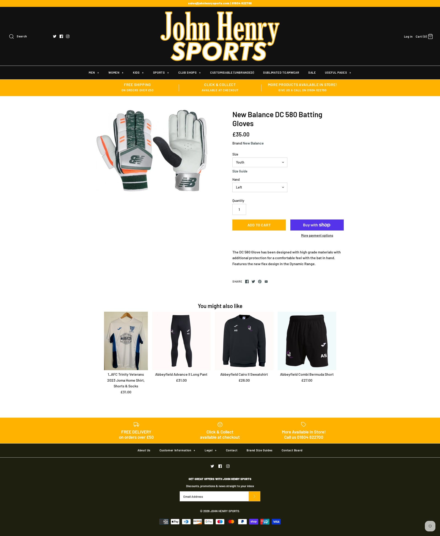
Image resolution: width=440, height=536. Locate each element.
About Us (144, 450)
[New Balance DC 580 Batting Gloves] (152, 151)
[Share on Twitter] (253, 281)
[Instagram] (67, 36)
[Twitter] (54, 36)
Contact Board (292, 450)
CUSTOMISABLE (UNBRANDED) (232, 72)
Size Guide (240, 171)
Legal (210, 450)
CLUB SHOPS (189, 72)
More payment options (317, 235)
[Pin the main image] (259, 281)
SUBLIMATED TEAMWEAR (281, 72)
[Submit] (254, 496)
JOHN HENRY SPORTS (224, 511)
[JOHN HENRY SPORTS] (220, 14)
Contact (232, 450)
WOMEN (115, 72)
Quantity (238, 201)
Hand (236, 179)
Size (235, 154)
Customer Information (177, 450)
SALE (312, 72)
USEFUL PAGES (338, 72)
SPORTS (161, 72)
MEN (94, 72)
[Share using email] (266, 281)
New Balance (253, 143)
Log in (408, 36)
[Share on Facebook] (247, 281)
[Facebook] (61, 36)
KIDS (138, 72)
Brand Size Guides (259, 450)
